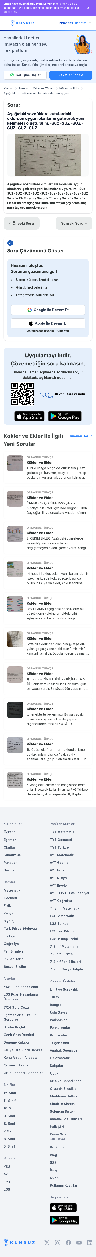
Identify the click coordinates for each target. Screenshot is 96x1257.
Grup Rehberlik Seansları (24, 1073)
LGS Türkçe (59, 923)
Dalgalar (56, 1066)
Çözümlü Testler (17, 1065)
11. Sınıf (10, 1101)
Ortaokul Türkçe (43, 88)
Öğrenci (10, 832)
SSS (53, 1162)
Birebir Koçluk (15, 1027)
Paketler (10, 862)
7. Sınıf (9, 1131)
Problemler (58, 1035)
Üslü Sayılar (59, 1012)
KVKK (54, 1178)
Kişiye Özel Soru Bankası (23, 1050)
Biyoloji (9, 921)
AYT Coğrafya (61, 901)
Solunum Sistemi (63, 1111)
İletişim (55, 1170)
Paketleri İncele (70, 75)
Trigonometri (60, 1043)
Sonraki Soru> (74, 223)
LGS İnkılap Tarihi (64, 939)
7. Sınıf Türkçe (61, 954)
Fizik (7, 905)
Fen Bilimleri (13, 951)
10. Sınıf (10, 1108)
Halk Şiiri (57, 1127)
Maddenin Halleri (63, 1096)
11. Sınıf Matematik (64, 908)
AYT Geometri (61, 862)
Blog (53, 1155)
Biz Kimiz (57, 1147)
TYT (7, 1182)
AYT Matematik (62, 855)
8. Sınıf (9, 1123)
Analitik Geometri (63, 1050)
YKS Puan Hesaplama (21, 987)
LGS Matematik (62, 916)
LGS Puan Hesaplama (21, 994)
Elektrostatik (60, 1058)
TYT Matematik (62, 832)
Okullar (9, 847)
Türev (54, 997)
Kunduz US (12, 855)
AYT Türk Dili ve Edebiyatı (70, 893)
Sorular (23, 88)
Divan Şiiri (58, 1134)
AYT (7, 1174)
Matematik (12, 890)
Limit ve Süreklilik (64, 989)
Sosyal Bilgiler (15, 966)
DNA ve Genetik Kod (65, 1081)
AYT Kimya (58, 878)
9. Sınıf (9, 1116)
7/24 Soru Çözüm (17, 1007)
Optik (54, 1073)
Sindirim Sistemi (62, 1104)
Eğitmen (10, 840)
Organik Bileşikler (64, 1088)
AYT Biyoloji (59, 885)
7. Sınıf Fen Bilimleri (65, 962)
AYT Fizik (57, 870)
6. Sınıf (9, 1139)
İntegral (56, 1005)
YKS (7, 1166)
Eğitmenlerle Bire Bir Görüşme (20, 1017)
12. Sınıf (10, 1093)
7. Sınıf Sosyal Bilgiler (67, 969)
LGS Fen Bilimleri (63, 931)
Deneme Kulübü (16, 1042)
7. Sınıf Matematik (64, 946)
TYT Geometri (61, 840)
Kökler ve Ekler (69, 88)
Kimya (8, 913)
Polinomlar (58, 1020)
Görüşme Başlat (28, 75)
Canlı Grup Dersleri (19, 1035)
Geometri (11, 898)
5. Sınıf (9, 1146)
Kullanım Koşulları (64, 1185)
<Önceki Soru (21, 223)
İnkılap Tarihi (14, 959)
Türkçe (9, 936)
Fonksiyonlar (60, 1027)
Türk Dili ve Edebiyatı (20, 928)
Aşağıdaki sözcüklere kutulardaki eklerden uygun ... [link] (37, 93)
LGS (7, 1189)
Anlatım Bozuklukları (66, 1119)
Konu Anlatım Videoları (22, 1057)
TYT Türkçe (59, 847)
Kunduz (9, 88)
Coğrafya (11, 944)
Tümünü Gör (78, 436)
